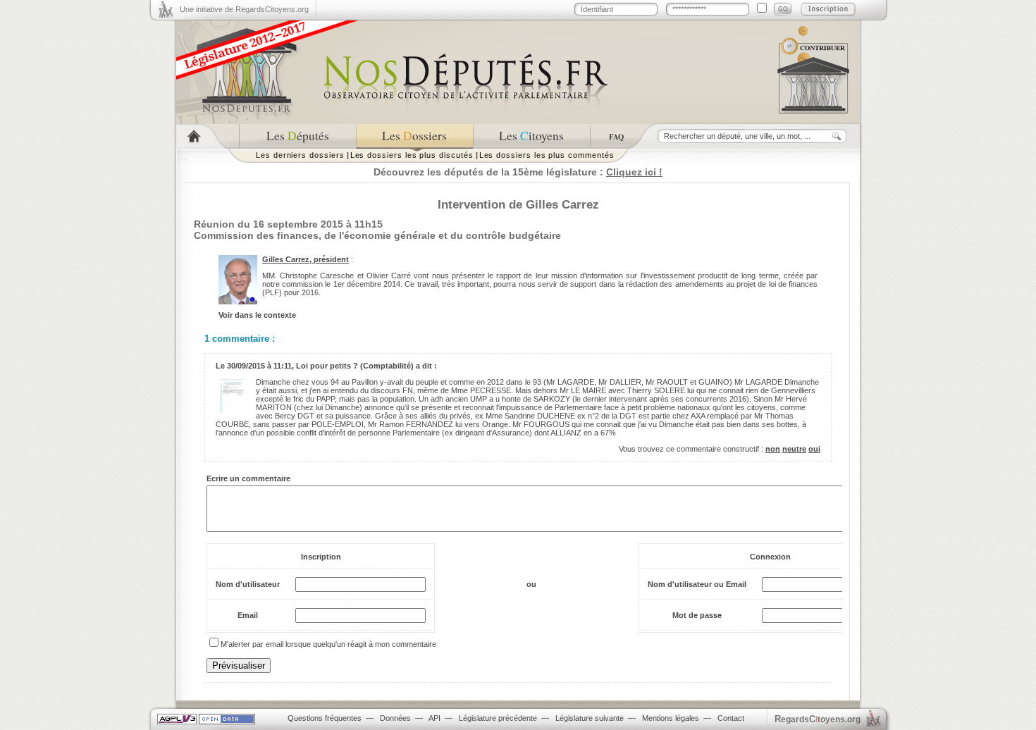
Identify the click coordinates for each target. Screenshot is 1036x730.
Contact (730, 718)
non (772, 449)
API (434, 718)
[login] (783, 9)
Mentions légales (670, 718)
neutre (794, 449)
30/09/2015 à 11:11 (259, 365)
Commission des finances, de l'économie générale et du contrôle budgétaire (377, 235)
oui (814, 449)
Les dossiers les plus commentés (547, 155)
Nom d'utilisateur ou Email (697, 584)
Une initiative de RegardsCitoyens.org (244, 9)
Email (248, 615)
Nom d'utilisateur (248, 584)
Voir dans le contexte (257, 315)
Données (395, 718)
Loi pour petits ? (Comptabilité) (355, 365)
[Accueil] (207, 136)
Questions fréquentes (325, 718)
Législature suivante (589, 718)
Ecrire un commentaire (248, 478)
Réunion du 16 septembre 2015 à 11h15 (288, 224)
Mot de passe (697, 615)
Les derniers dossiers (300, 155)
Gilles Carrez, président (305, 259)
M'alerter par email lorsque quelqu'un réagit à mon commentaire (328, 644)
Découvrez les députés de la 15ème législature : (518, 172)
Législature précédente (498, 718)
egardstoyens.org (818, 719)
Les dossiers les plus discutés (412, 155)
